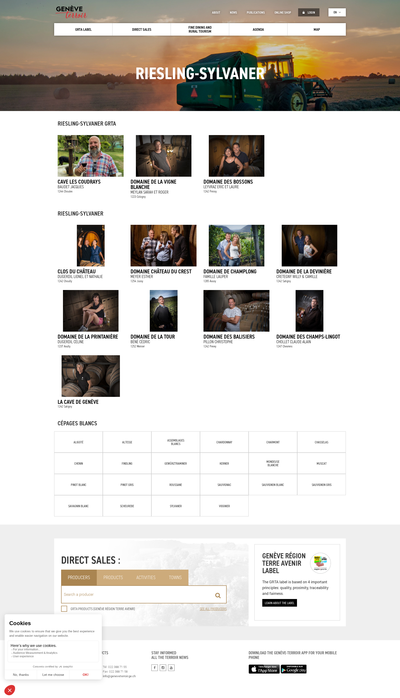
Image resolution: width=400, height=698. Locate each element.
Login (311, 12)
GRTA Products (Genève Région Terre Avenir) (103, 609)
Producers (79, 577)
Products (113, 577)
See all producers (213, 609)
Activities (146, 577)
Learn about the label (279, 603)
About (216, 12)
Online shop (283, 12)
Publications (256, 12)
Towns (175, 577)
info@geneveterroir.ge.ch (119, 676)
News (233, 12)
